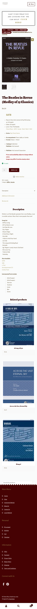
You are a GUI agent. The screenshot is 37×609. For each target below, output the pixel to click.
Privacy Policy (8, 558)
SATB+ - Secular (7, 32)
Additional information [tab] (8, 196)
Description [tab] (5, 190)
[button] (32, 39)
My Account (6, 606)
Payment (6, 555)
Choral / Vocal (10, 30)
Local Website (8, 512)
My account (7, 527)
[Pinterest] (7, 584)
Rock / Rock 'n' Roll (27, 129)
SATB (8, 115)
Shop (5, 499)
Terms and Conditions (10, 568)
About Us (6, 506)
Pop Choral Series (15, 133)
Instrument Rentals (9, 502)
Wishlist (6, 530)
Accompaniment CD (7, 267)
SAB (3, 263)
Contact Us (7, 509)
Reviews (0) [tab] (5, 201)
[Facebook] (3, 584)
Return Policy (7, 561)
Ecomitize (12, 599)
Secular (19, 129)
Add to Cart (14, 170)
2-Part (3, 265)
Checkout (6, 537)
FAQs (5, 551)
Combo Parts (5, 270)
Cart (5, 534)
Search (18, 606)
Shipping (6, 565)
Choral (16, 30)
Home (4, 30)
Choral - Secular (23, 30)
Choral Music (9, 129)
